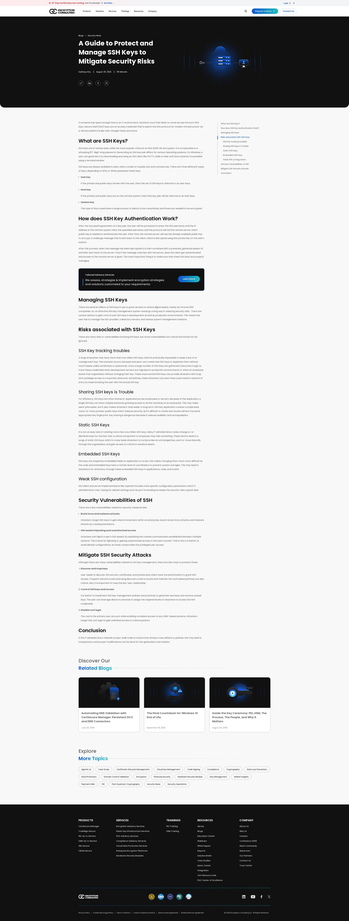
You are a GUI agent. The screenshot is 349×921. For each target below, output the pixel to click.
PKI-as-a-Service (87, 836)
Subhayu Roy (85, 71)
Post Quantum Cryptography (126, 784)
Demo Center (204, 865)
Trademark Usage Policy (103, 913)
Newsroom (245, 850)
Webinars (202, 841)
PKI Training (172, 826)
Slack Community (248, 846)
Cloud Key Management (168, 769)
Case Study (103, 769)
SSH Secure (84, 846)
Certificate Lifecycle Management (133, 769)
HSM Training (172, 831)
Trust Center (246, 865)
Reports (201, 850)
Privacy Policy (84, 913)
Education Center (206, 836)
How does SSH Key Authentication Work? (240, 128)
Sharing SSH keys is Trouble (236, 146)
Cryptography (233, 769)
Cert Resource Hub (206, 875)
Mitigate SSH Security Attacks (235, 168)
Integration (203, 870)
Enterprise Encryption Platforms (132, 850)
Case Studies (203, 860)
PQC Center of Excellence (210, 880)
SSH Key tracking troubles (235, 141)
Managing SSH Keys (230, 132)
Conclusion (226, 173)
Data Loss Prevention (257, 769)
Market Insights (241, 776)
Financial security (162, 776)
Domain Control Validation (116, 776)
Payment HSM (88, 784)
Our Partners (246, 855)
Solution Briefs (204, 855)
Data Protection (89, 776)
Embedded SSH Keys (232, 155)
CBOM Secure (85, 850)
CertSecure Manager (89, 826)
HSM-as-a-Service (88, 841)
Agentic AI (86, 769)
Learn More (189, 279)
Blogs (81, 35)
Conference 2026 (248, 841)
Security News (94, 35)
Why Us (243, 831)
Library (200, 826)
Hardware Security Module (190, 776)
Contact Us (288, 11)
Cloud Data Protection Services (131, 846)
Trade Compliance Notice (144, 913)
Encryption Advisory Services (130, 826)
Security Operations (177, 784)
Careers (244, 836)
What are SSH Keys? (230, 123)
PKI (103, 784)
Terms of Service (123, 913)
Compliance (213, 769)
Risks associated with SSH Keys (235, 137)
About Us (244, 826)
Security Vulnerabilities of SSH (235, 164)
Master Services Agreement (192, 913)
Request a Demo (263, 11)
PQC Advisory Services (127, 836)
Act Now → (109, 3)
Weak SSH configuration (234, 159)
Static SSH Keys (230, 150)
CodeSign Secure (87, 831)
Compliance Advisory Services (131, 841)
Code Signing (193, 769)
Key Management (218, 776)
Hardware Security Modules (130, 855)
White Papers (203, 846)
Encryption (141, 776)
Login (286, 3)
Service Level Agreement (168, 913)
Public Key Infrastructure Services (132, 831)
